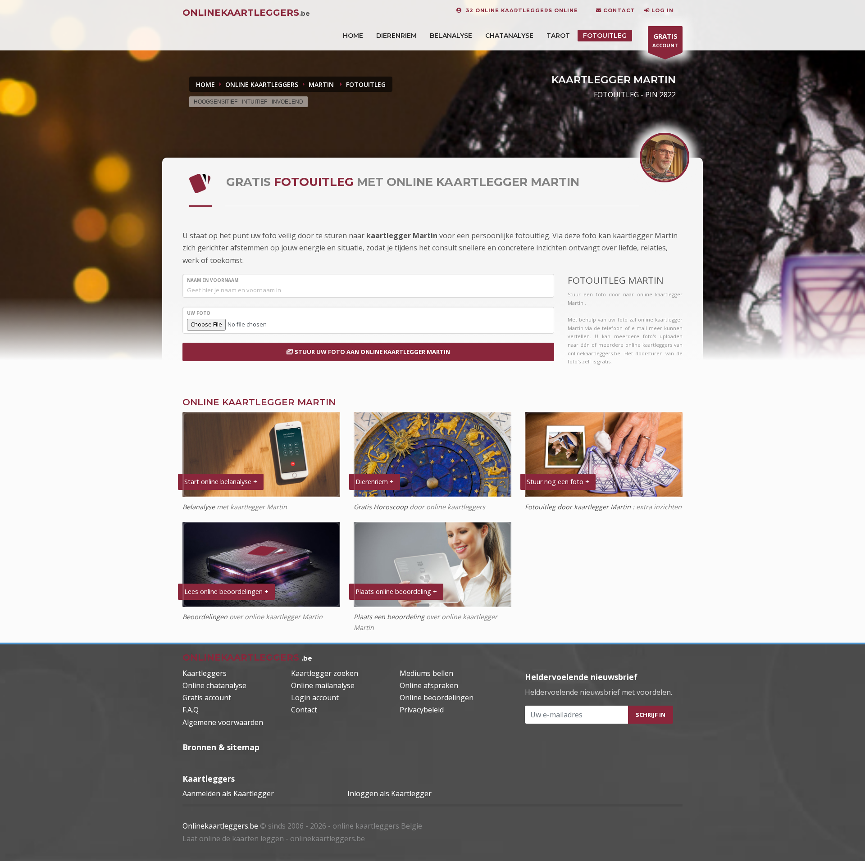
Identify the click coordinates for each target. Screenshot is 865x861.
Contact (304, 710)
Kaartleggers (204, 673)
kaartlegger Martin (402, 235)
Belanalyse (451, 36)
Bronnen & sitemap (221, 747)
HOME (353, 36)
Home (205, 84)
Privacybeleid (422, 710)
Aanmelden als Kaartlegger (228, 793)
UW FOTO (198, 313)
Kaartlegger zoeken (324, 673)
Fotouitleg (605, 36)
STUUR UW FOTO (371, 352)
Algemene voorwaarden (222, 722)
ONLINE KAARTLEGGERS (261, 84)
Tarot (558, 36)
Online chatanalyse (214, 685)
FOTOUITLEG (366, 84)
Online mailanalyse (323, 685)
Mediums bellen (426, 673)
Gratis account (206, 697)
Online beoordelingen (436, 697)
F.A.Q (190, 710)
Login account (315, 697)
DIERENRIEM (396, 36)
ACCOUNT (665, 40)
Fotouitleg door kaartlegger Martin (579, 507)
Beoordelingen (205, 616)
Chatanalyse (509, 36)
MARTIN (322, 84)
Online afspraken (429, 685)
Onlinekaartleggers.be (220, 826)
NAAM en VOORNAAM (212, 280)
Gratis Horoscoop (381, 507)
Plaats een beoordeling (389, 616)
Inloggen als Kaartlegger (389, 793)
